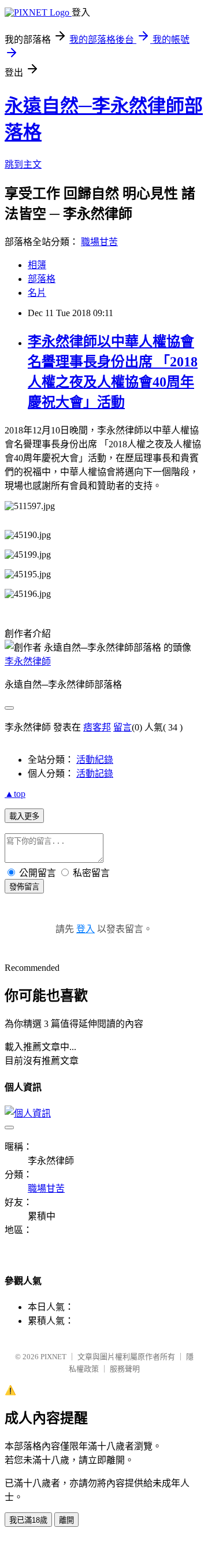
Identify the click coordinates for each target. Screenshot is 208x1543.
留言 (122, 727)
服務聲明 (125, 1368)
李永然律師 (28, 661)
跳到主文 (23, 164)
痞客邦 (97, 727)
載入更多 (24, 816)
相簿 (37, 265)
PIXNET (53, 1356)
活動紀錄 (94, 760)
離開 (66, 1520)
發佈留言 (24, 886)
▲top (15, 794)
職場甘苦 (99, 242)
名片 (37, 293)
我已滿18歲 (28, 1520)
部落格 (41, 279)
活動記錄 (94, 773)
